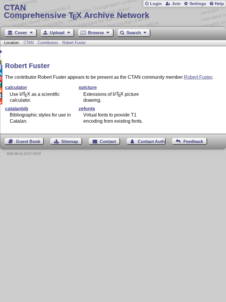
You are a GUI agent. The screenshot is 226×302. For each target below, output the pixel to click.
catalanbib (16, 108)
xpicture (88, 87)
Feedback (193, 141)
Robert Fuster (74, 42)
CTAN (29, 42)
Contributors (48, 42)
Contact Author (152, 141)
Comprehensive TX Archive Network (76, 11)
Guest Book (28, 141)
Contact (108, 141)
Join (176, 3)
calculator (16, 87)
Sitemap (69, 141)
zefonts (87, 108)
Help (219, 3)
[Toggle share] (2, 52)
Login (156, 3)
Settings (198, 3)
